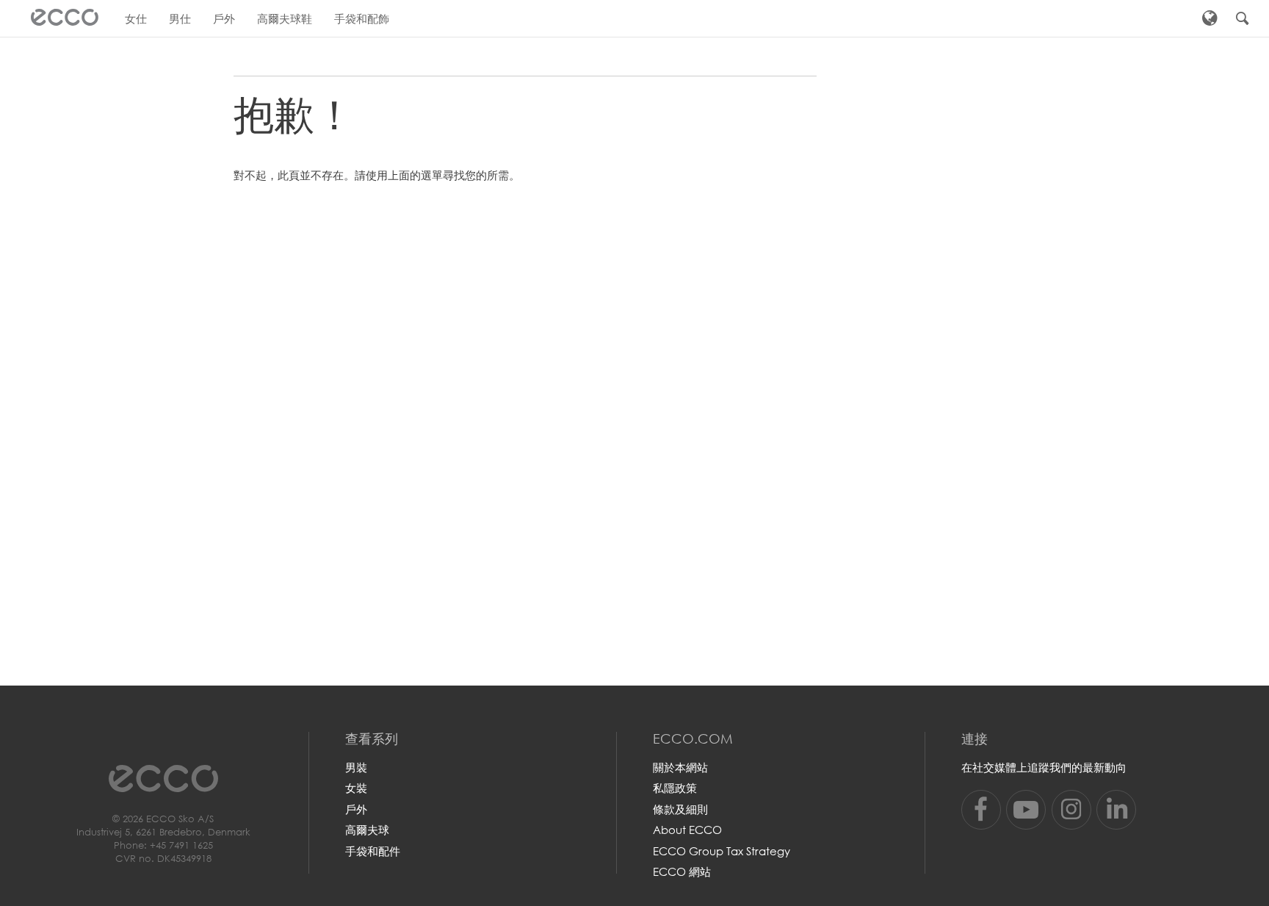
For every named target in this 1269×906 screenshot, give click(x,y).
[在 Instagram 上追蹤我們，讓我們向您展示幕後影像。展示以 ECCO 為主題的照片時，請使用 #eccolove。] (1071, 810)
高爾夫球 (367, 829)
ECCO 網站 (682, 871)
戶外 (356, 809)
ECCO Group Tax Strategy (721, 851)
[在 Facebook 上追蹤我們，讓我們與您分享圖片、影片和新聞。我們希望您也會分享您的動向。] (981, 810)
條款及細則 (680, 809)
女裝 (356, 787)
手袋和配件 (372, 851)
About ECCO (687, 829)
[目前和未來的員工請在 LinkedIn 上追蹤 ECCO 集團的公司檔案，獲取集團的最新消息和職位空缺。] (1116, 810)
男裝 (356, 767)
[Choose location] (1209, 18)
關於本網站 (680, 767)
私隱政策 (675, 787)
